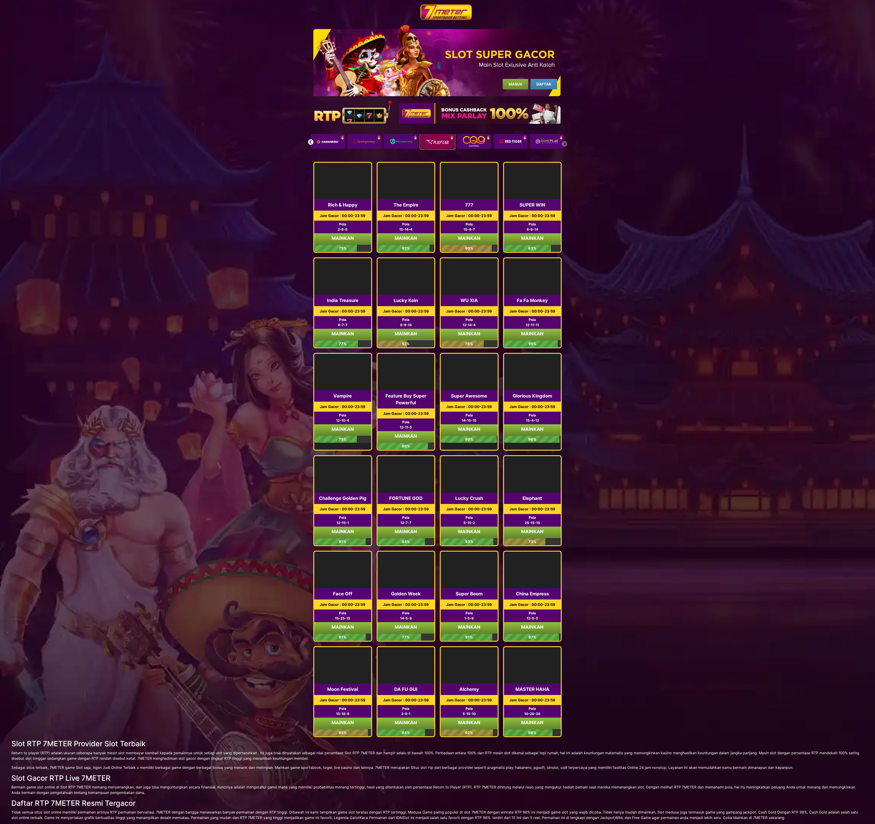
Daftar (543, 84)
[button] (311, 142)
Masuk (515, 84)
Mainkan (343, 238)
